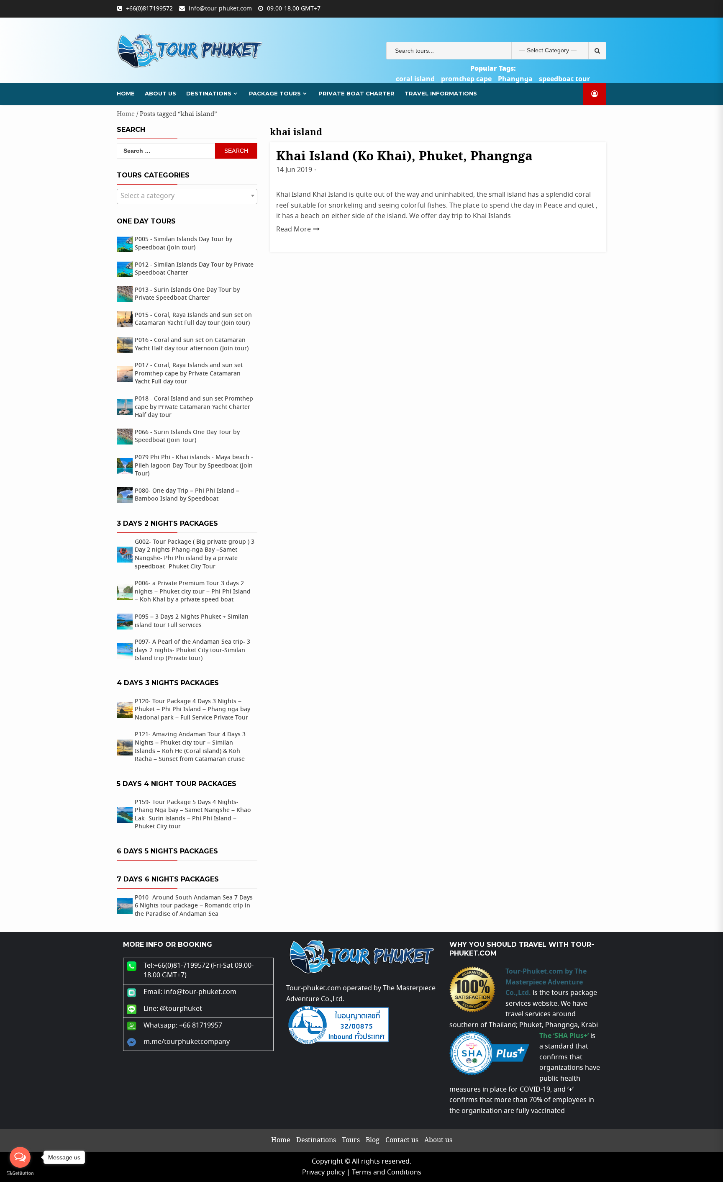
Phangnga (515, 79)
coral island (415, 79)
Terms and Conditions (386, 1172)
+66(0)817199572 (149, 9)
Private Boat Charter (356, 93)
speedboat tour (564, 79)
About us (160, 93)
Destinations (208, 93)
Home (126, 93)
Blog (372, 1140)
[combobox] (187, 196)
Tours (351, 1140)
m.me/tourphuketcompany (187, 1042)
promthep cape (466, 79)
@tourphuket (181, 1009)
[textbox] (187, 196)
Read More (293, 229)
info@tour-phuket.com (220, 9)
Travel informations (441, 93)
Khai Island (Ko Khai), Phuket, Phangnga (404, 157)
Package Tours (275, 93)
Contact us (401, 1140)
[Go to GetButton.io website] (20, 1173)
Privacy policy (323, 1172)
